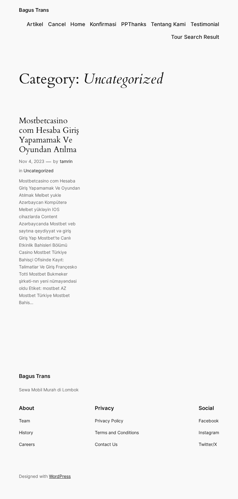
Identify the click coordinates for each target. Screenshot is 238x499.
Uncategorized (39, 170)
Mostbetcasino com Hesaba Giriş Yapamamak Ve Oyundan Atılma (49, 135)
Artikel (35, 24)
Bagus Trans (34, 10)
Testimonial (205, 24)
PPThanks (133, 24)
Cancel (57, 24)
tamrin (66, 161)
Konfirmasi (103, 24)
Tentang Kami (168, 24)
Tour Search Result (195, 37)
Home (77, 24)
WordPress (60, 476)
